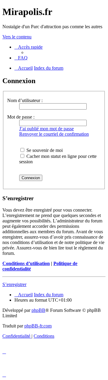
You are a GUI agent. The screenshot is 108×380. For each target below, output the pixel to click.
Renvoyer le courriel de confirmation (54, 134)
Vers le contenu (17, 36)
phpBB (38, 310)
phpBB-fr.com (38, 325)
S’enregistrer (14, 284)
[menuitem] (21, 57)
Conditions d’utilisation (26, 263)
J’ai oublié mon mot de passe (46, 128)
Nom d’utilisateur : (25, 100)
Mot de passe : (20, 116)
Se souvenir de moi (44, 150)
